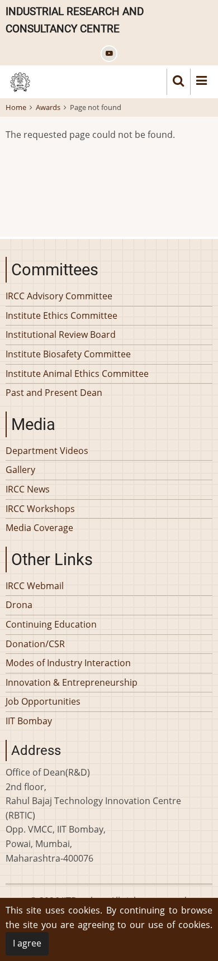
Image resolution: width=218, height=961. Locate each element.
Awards (48, 107)
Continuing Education (51, 624)
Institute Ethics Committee (61, 315)
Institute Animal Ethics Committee (77, 373)
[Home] (20, 81)
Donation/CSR (35, 644)
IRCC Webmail (35, 586)
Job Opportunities (43, 701)
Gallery (20, 469)
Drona (19, 605)
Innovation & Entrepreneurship (72, 682)
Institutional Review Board (61, 334)
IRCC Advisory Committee (59, 296)
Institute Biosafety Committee (68, 354)
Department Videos (47, 450)
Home (16, 107)
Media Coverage (39, 528)
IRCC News (28, 489)
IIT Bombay (29, 721)
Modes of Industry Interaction (68, 663)
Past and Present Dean (54, 392)
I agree (27, 943)
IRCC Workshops (40, 509)
